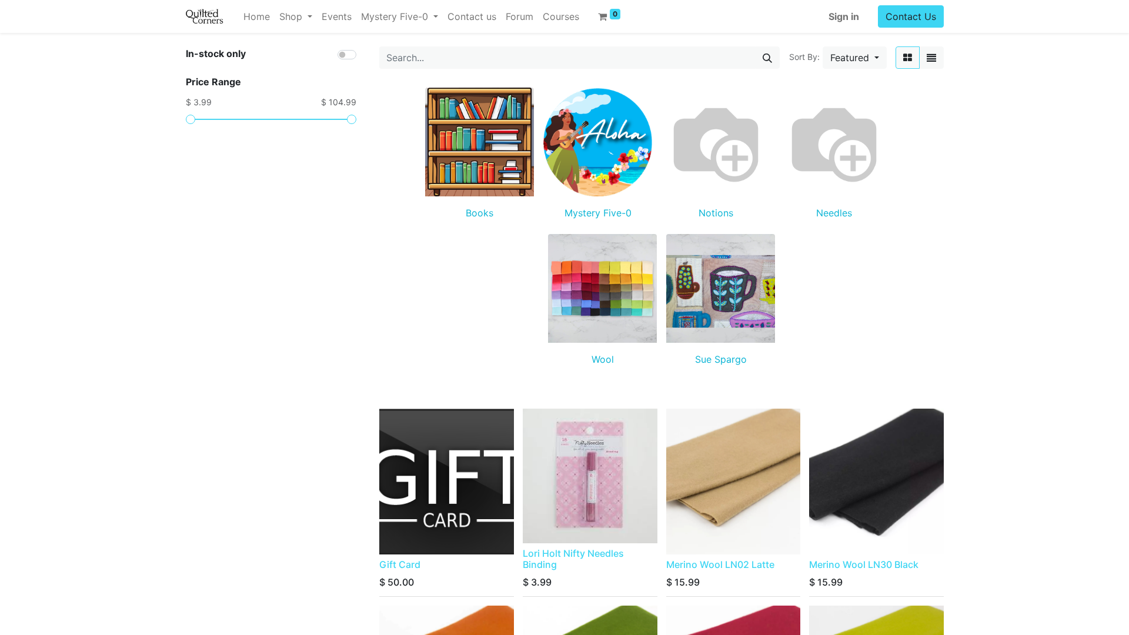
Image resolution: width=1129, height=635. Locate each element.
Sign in (844, 16)
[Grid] (908, 57)
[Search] (767, 57)
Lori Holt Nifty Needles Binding (573, 558)
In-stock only (216, 53)
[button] (855, 57)
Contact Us (911, 16)
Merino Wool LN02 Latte (720, 564)
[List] (931, 57)
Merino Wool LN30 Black (863, 564)
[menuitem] (257, 16)
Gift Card (399, 564)
